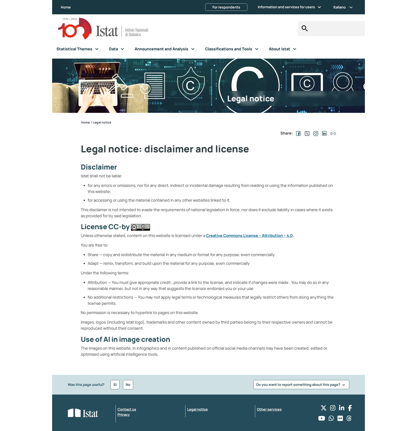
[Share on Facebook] (297, 133)
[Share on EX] (306, 133)
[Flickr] (340, 419)
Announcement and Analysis (161, 48)
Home (66, 7)
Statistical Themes (74, 48)
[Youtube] (321, 419)
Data (113, 48)
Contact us (126, 409)
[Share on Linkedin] (324, 133)
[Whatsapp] (331, 419)
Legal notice (197, 409)
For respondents (226, 7)
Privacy (123, 414)
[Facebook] (350, 409)
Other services (269, 409)
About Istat (279, 48)
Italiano (339, 7)
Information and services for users (286, 7)
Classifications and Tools (228, 48)
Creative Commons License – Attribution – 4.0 (249, 235)
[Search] (303, 28)
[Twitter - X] (324, 409)
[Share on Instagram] (315, 133)
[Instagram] (333, 409)
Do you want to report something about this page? (298, 384)
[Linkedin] (341, 409)
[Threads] (349, 419)
